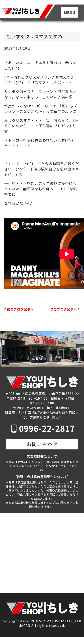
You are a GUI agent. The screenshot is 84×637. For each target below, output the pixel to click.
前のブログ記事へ (20, 309)
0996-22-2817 (47, 428)
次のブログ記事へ (63, 309)
